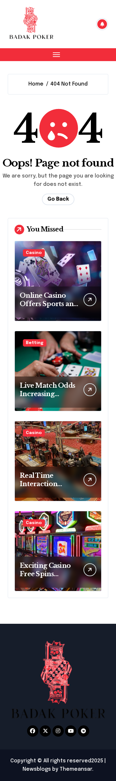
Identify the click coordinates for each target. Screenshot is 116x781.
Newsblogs (37, 769)
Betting (35, 343)
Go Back (58, 199)
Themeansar (76, 769)
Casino (34, 253)
